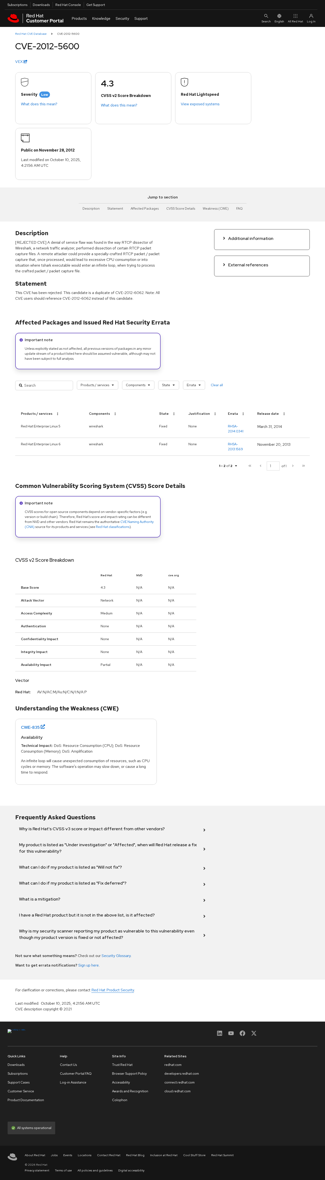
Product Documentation (26, 1100)
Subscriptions (17, 5)
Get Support (95, 5)
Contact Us (68, 1065)
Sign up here (88, 965)
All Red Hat (295, 21)
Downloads (41, 5)
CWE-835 (30, 727)
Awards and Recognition (130, 1091)
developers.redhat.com (181, 1073)
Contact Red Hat (108, 1155)
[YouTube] (231, 1034)
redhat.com (173, 1065)
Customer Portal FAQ (76, 1073)
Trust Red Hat (122, 1065)
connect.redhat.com (179, 1082)
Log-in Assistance (73, 1082)
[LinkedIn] (219, 1034)
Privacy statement (37, 1170)
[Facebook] (242, 1034)
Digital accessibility (131, 1170)
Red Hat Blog (135, 1155)
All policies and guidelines (95, 1170)
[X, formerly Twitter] (254, 1034)
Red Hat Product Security (112, 990)
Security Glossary (116, 955)
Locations (84, 1155)
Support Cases (19, 1082)
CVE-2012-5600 (68, 34)
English (279, 21)
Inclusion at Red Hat (163, 1155)
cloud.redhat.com (177, 1091)
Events (67, 1155)
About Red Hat (35, 1155)
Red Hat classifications (112, 527)
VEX (19, 61)
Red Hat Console (68, 5)
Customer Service (21, 1091)
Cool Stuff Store (194, 1155)
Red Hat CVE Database (31, 34)
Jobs (54, 1155)
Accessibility (121, 1082)
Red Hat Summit (222, 1155)
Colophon (119, 1100)
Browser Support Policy (129, 1073)
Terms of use (63, 1170)
